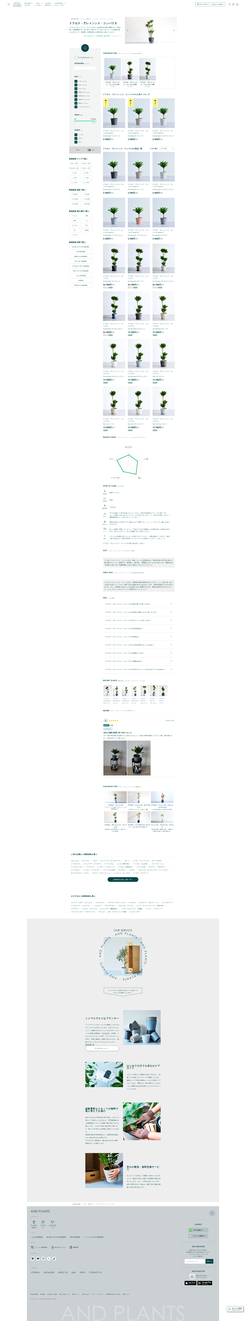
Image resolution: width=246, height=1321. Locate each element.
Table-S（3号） (86, 163)
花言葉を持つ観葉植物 (80, 285)
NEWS (82, 1272)
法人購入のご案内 (52, 1294)
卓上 (86, 225)
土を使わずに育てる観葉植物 (80, 266)
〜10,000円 (74, 199)
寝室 (75, 220)
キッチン (74, 225)
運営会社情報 (34, 1294)
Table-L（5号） (86, 168)
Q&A (73, 1272)
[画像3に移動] (152, 42)
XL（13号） (74, 182)
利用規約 (42, 1294)
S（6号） (74, 173)
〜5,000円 (87, 194)
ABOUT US (63, 1272)
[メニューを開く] (9, 4)
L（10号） (75, 178)
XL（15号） (86, 182)
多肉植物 (80, 280)
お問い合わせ (85, 1294)
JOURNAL (35, 1272)
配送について (76, 1294)
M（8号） (87, 173)
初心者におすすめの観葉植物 (56, 1237)
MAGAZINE (49, 1272)
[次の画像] (174, 30)
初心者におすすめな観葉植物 (80, 247)
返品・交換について (64, 1294)
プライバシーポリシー (97, 1294)
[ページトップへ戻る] (198, 1213)
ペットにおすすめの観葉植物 (93, 1237)
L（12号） (87, 178)
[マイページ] (233, 4)
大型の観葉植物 (80, 251)
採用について (126, 1294)
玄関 (86, 215)
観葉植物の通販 (75, 19)
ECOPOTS (105, 1033)
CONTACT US (95, 1272)
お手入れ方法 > (89, 36)
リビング (74, 215)
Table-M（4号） (75, 168)
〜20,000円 (74, 204)
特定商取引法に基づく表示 (113, 1294)
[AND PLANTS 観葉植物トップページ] (17, 4)
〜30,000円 (86, 204)
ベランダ (74, 235)
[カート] (237, 4)
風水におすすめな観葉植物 (81, 271)
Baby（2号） (75, 163)
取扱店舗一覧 (89, 1044)
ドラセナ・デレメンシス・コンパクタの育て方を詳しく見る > (124, 543)
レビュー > (117, 36)
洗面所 (87, 230)
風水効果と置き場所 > (103, 36)
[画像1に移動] (148, 42)
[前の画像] (128, 30)
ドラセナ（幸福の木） (86, 19)
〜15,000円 (86, 199)
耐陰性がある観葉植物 (80, 256)
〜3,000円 (75, 194)
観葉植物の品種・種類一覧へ (123, 879)
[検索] (229, 4)
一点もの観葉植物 (81, 275)
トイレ (87, 220)
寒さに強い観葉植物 (81, 261)
